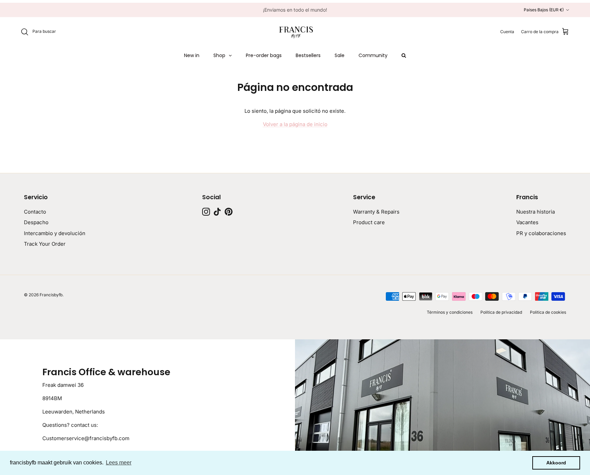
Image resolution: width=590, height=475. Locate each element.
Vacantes (527, 222)
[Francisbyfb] (295, 32)
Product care (369, 222)
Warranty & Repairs (376, 211)
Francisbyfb (51, 294)
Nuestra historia (535, 211)
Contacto (35, 211)
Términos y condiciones (450, 312)
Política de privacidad (501, 312)
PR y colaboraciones (541, 233)
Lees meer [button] (118, 462)
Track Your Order (45, 244)
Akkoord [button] (556, 462)
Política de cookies (548, 312)
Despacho (36, 222)
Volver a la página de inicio (295, 124)
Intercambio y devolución (54, 233)
